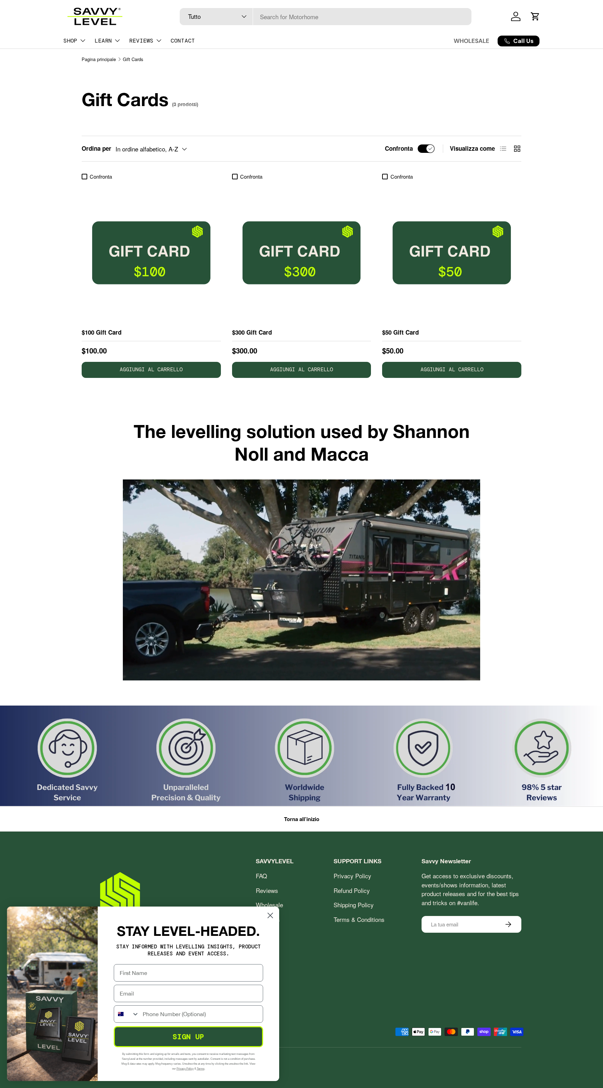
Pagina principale (99, 59)
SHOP (70, 40)
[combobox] (326, 16)
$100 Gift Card (101, 332)
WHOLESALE (471, 41)
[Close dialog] (270, 915)
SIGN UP (188, 1036)
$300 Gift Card (252, 332)
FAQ (261, 875)
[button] (535, 16)
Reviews (267, 890)
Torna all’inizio (301, 819)
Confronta (399, 148)
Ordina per (96, 148)
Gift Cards (133, 59)
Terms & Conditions (359, 919)
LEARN (103, 40)
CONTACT (183, 40)
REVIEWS (141, 40)
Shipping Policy (354, 904)
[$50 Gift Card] (451, 252)
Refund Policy (352, 890)
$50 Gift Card (400, 332)
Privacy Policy (352, 875)
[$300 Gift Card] (301, 252)
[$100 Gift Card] (151, 252)
